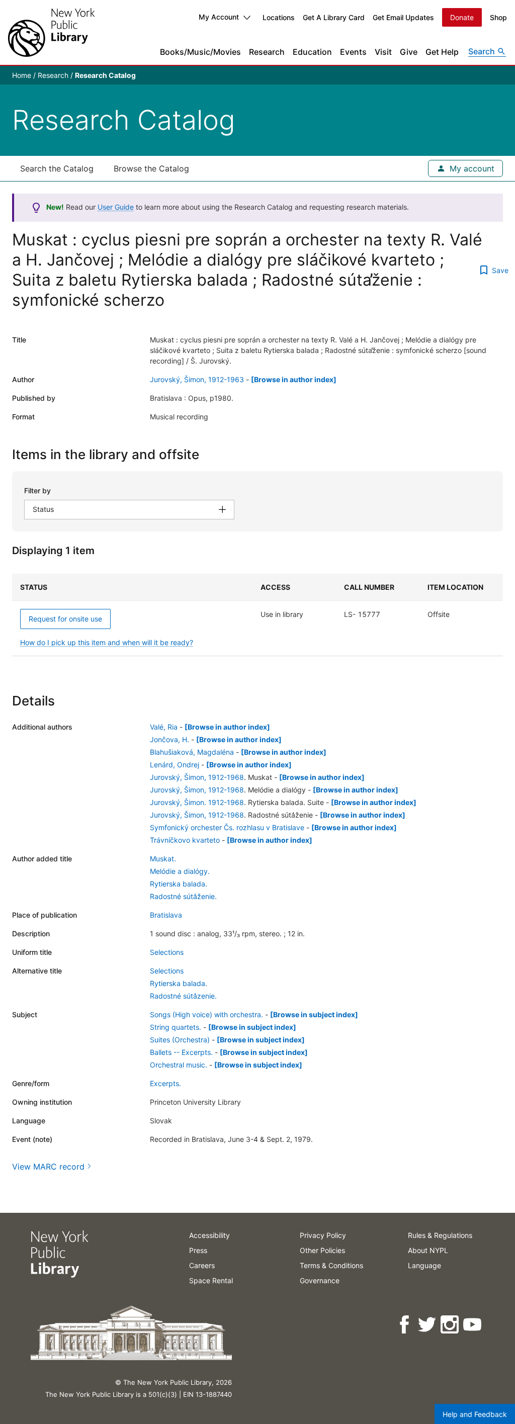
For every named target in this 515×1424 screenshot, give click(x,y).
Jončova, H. (169, 739)
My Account (219, 17)
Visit (383, 52)
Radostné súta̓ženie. (183, 896)
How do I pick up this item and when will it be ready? (106, 642)
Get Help (442, 52)
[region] (257, 615)
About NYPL (428, 1250)
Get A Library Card (334, 17)
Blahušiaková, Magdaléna (192, 752)
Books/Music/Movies (200, 52)
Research (267, 52)
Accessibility (209, 1235)
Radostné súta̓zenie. (183, 996)
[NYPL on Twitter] (428, 1324)
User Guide (116, 207)
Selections (167, 952)
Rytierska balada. (178, 883)
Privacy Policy (323, 1235)
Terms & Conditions (331, 1265)
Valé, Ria (164, 727)
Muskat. (163, 858)
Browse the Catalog (151, 168)
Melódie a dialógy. (180, 871)
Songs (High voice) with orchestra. (206, 1014)
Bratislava (166, 915)
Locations (279, 17)
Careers (202, 1265)
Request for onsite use (65, 618)
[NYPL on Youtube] (473, 1324)
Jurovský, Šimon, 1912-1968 (197, 777)
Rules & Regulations (440, 1235)
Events (353, 52)
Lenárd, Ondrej (174, 764)
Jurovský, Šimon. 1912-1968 (197, 802)
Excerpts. (165, 1083)
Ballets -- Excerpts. (181, 1052)
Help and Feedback (475, 1414)
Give (408, 52)
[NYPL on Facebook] (405, 1324)
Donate (462, 17)
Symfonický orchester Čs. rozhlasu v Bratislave (227, 827)
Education (312, 52)
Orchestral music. (178, 1064)
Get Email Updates (403, 17)
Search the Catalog (57, 168)
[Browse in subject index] (314, 1014)
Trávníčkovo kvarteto (185, 840)
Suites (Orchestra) (180, 1039)
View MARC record (48, 1167)
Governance (319, 1280)
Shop (498, 17)
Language (424, 1265)
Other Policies (322, 1250)
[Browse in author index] (293, 379)
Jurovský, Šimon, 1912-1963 (197, 379)
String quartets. (175, 1027)
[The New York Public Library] (51, 32)
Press (198, 1250)
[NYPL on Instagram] (450, 1324)
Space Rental (211, 1280)
